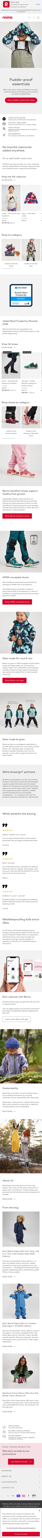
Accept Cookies (21, 1534)
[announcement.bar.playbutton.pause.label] (37, 11)
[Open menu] (38, 17)
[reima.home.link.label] (7, 18)
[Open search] (29, 17)
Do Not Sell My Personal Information (21, 1528)
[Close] (1, 4)
